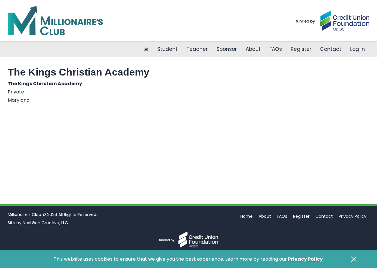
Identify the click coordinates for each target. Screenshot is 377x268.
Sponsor (226, 49)
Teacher (197, 49)
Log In (357, 49)
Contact (330, 49)
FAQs (275, 49)
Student (167, 49)
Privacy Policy (352, 216)
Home (246, 216)
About (253, 49)
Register (301, 49)
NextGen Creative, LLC (45, 223)
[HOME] (146, 49)
